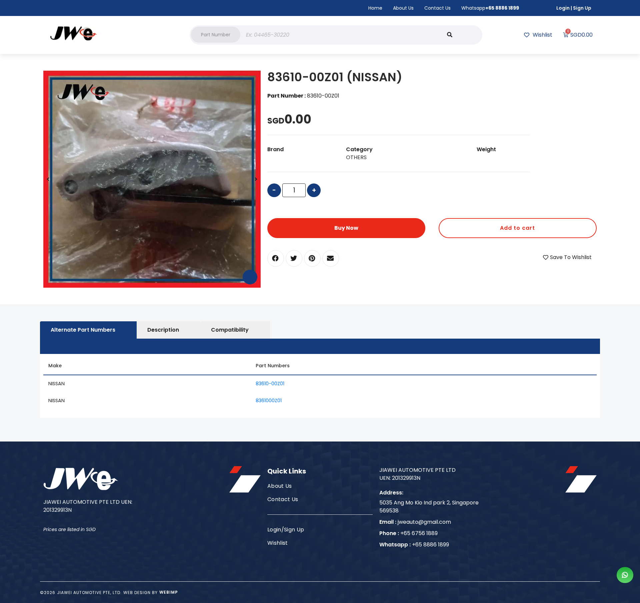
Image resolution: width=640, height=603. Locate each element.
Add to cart (517, 228)
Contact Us (437, 8)
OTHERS (356, 157)
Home (375, 8)
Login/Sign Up (285, 529)
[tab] (88, 330)
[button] (215, 35)
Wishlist (277, 543)
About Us (403, 8)
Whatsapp (490, 8)
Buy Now (346, 228)
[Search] (449, 35)
